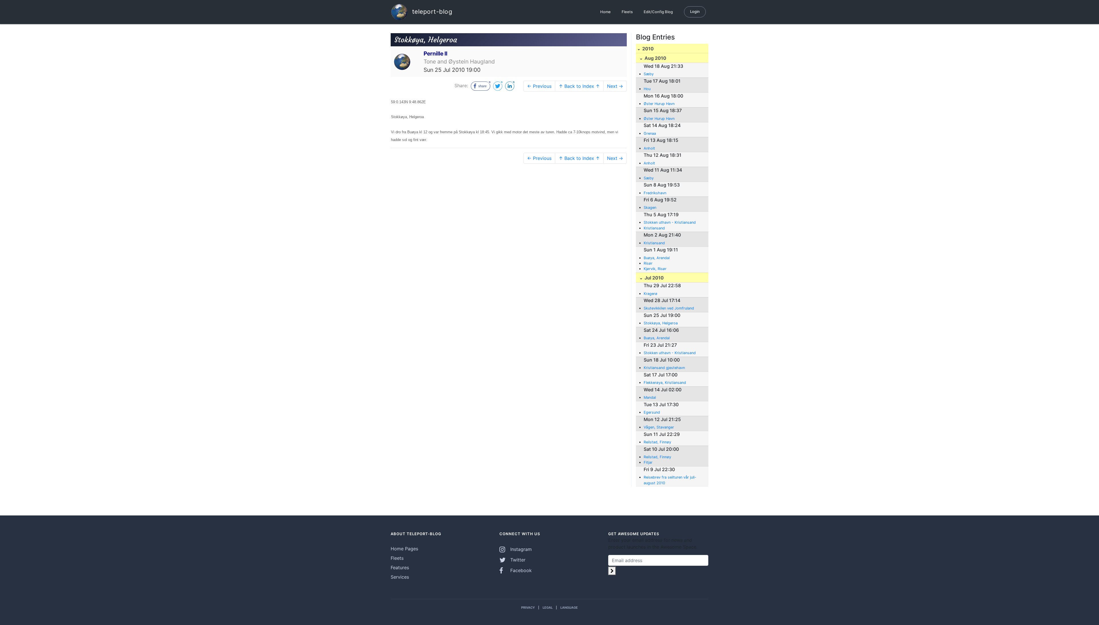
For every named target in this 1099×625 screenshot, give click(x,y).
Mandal (650, 397)
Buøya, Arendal (657, 258)
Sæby (649, 74)
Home (605, 11)
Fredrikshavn (655, 193)
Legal (548, 608)
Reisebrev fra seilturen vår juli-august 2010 (670, 480)
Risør (648, 263)
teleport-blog (431, 11)
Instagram (520, 549)
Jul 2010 (653, 278)
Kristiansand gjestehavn (664, 368)
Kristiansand (654, 228)
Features (400, 567)
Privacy (528, 608)
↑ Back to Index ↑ (579, 86)
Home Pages (404, 548)
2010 (647, 48)
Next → (615, 86)
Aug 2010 (654, 58)
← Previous (539, 86)
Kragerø (650, 293)
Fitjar (648, 462)
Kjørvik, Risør (655, 269)
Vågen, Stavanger (659, 427)
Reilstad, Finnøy (657, 442)
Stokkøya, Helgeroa (661, 323)
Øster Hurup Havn (659, 104)
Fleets (627, 11)
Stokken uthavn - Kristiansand (670, 222)
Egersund (652, 412)
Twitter (517, 560)
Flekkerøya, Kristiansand (665, 382)
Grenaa (650, 133)
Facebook (520, 570)
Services (400, 577)
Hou (647, 89)
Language (569, 608)
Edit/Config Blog (658, 11)
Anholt (649, 148)
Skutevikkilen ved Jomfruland (669, 308)
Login (695, 11)
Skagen (650, 207)
